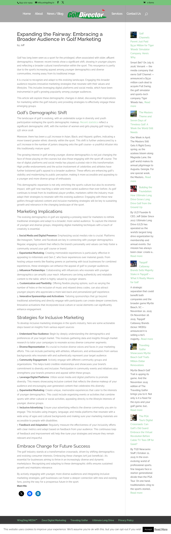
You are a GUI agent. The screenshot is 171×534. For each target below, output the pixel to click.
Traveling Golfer (79, 520)
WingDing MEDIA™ (27, 520)
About (39, 14)
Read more (136, 256)
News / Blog (55, 14)
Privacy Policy (126, 520)
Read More (160, 529)
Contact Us (134, 14)
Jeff (22, 45)
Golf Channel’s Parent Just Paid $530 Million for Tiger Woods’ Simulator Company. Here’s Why (142, 45)
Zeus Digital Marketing (54, 520)
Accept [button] (148, 529)
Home (27, 14)
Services (117, 14)
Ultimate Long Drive (103, 520)
